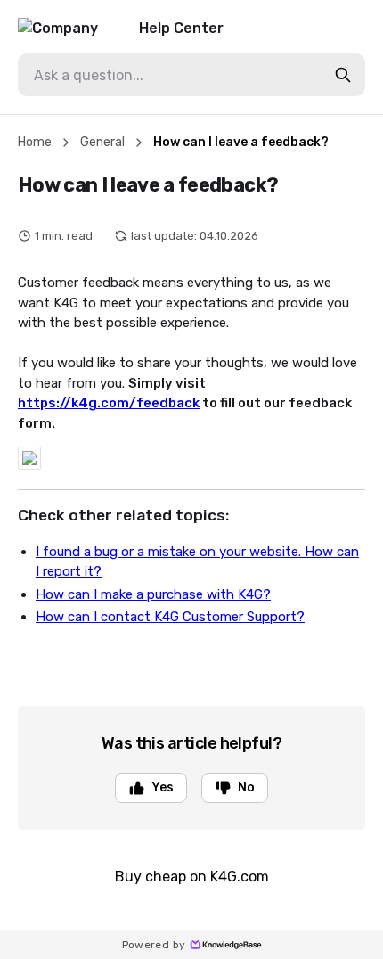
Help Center (181, 28)
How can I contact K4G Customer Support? (170, 617)
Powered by (154, 945)
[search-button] (343, 75)
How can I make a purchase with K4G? (153, 594)
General (102, 142)
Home (35, 142)
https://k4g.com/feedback (109, 403)
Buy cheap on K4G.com (192, 876)
